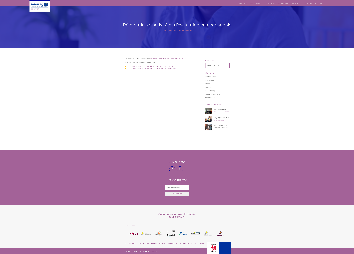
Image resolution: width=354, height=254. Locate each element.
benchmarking (185, 30)
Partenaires (283, 3)
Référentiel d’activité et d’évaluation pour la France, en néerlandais (150, 66)
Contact (308, 3)
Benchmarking (256, 3)
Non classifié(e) (210, 91)
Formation (270, 3)
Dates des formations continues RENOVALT (221, 126)
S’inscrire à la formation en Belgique (221, 118)
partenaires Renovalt (212, 94)
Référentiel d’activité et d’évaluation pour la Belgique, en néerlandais (151, 68)
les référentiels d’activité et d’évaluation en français (168, 58)
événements (210, 80)
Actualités (297, 3)
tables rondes (210, 98)
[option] (133, 233)
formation (208, 83)
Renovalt (243, 3)
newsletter (209, 87)
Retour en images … (220, 109)
